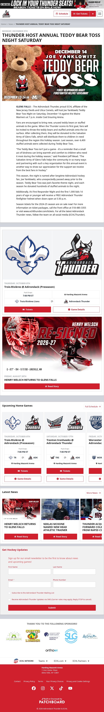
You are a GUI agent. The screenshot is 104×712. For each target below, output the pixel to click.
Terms (40, 681)
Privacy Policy (29, 681)
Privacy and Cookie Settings (78, 681)
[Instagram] (42, 688)
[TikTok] (61, 688)
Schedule (63, 13)
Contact (17, 681)
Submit (52, 607)
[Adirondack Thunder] (6, 14)
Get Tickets (82, 13)
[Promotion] (52, 4)
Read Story (53, 386)
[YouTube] (70, 688)
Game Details (78, 309)
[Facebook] (33, 688)
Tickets (29, 309)
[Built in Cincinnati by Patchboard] (52, 700)
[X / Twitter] (52, 688)
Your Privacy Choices (55, 681)
